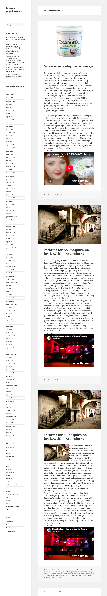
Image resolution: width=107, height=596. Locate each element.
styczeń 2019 (10, 320)
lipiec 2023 (9, 195)
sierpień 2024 (10, 160)
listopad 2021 (10, 245)
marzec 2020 (10, 298)
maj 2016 (9, 398)
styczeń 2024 (10, 182)
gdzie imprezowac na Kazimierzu (80, 572)
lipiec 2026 (9, 98)
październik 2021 (11, 248)
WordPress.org (10, 531)
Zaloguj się (9, 522)
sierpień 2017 (10, 357)
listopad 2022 (10, 213)
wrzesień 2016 (10, 388)
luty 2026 (9, 113)
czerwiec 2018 (10, 335)
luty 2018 (9, 345)
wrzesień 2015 (10, 420)
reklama (8, 482)
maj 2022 (9, 229)
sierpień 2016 (10, 392)
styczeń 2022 (10, 242)
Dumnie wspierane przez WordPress (55, 592)
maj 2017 (9, 367)
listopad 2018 (10, 326)
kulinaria (9, 469)
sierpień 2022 (10, 220)
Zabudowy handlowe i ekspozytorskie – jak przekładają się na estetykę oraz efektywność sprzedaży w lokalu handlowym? (15, 60)
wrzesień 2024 (10, 157)
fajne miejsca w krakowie (63, 572)
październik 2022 (11, 217)
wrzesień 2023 (10, 188)
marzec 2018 (10, 342)
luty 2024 (9, 179)
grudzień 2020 (10, 279)
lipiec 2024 (9, 163)
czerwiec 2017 (10, 363)
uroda (8, 500)
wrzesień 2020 (10, 285)
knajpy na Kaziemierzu (83, 574)
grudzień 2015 (10, 410)
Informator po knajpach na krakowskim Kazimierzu (66, 252)
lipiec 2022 (9, 223)
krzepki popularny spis (14, 9)
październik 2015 (11, 417)
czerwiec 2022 (10, 226)
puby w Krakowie (56, 577)
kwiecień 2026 (10, 107)
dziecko (8, 460)
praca (8, 475)
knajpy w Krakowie (65, 575)
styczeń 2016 (10, 407)
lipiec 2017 (9, 360)
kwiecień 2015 (10, 432)
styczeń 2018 (10, 348)
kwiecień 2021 (10, 267)
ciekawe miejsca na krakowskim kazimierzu (76, 570)
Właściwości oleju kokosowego (69, 66)
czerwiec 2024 (10, 167)
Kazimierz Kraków (62, 574)
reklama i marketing (12, 485)
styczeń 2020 (10, 301)
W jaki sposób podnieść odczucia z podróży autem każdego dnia (14, 76)
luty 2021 (9, 273)
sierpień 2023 (10, 192)
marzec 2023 (10, 207)
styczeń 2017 (10, 379)
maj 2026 (9, 104)
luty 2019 (9, 317)
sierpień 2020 (10, 288)
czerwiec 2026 (10, 101)
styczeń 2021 (10, 276)
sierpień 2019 (10, 307)
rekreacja (9, 488)
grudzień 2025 (10, 120)
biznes (8, 454)
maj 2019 (9, 313)
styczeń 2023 (10, 210)
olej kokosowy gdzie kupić (54, 110)
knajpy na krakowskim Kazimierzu (57, 298)
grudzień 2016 (10, 382)
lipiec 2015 (9, 423)
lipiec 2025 (9, 129)
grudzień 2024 (10, 148)
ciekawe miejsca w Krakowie (55, 490)
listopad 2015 (10, 413)
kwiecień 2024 (10, 173)
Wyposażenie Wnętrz (12, 507)
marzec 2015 (10, 435)
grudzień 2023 (10, 185)
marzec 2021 (10, 270)
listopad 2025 (10, 123)
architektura (10, 447)
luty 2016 (9, 404)
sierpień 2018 (10, 329)
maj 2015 (9, 429)
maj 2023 (9, 201)
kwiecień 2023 (10, 204)
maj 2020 (9, 295)
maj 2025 (9, 135)
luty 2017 (9, 376)
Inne (7, 466)
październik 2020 (11, 282)
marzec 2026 (10, 110)
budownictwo (10, 457)
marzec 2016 (10, 401)
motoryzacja (10, 472)
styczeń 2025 (10, 145)
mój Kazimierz (75, 575)
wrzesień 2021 (10, 251)
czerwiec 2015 (10, 426)
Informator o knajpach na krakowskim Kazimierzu (65, 437)
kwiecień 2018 (10, 338)
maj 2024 (9, 170)
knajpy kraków (72, 574)
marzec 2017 (10, 373)
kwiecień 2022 (10, 232)
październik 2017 (11, 354)
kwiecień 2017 (10, 370)
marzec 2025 (10, 142)
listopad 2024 (10, 151)
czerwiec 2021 (10, 260)
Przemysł (9, 479)
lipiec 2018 (9, 332)
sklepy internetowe (12, 494)
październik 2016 (11, 385)
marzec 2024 (10, 176)
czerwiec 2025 (10, 132)
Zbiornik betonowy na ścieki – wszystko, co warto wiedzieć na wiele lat (15, 39)
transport (9, 497)
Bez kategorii (10, 450)
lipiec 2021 (9, 257)
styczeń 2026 (10, 117)
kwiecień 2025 (10, 139)
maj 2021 (9, 263)
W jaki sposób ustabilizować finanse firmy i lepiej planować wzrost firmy (15, 69)
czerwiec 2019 (10, 310)
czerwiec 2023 (10, 198)
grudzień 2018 (10, 323)
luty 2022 (9, 239)
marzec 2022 (10, 235)
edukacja (9, 463)
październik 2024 (11, 154)
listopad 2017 (10, 351)
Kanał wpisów (10, 525)
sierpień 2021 (10, 254)
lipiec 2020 (9, 292)
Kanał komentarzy (11, 528)
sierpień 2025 (10, 126)
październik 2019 (11, 304)
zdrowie (8, 510)
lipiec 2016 (9, 395)
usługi (8, 503)
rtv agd (8, 491)
